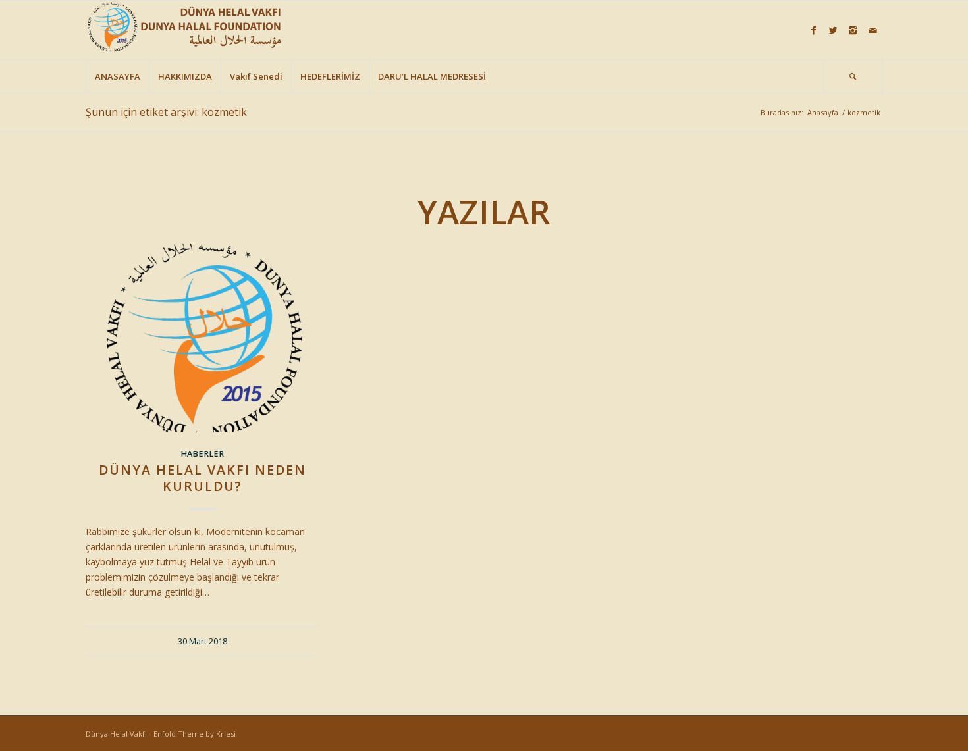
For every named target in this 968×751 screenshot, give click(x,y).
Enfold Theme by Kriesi (194, 733)
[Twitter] (833, 30)
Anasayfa (822, 112)
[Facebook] (813, 30)
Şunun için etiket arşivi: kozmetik (166, 112)
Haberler (202, 453)
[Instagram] (853, 30)
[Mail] (872, 30)
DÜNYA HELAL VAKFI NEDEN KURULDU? (202, 478)
